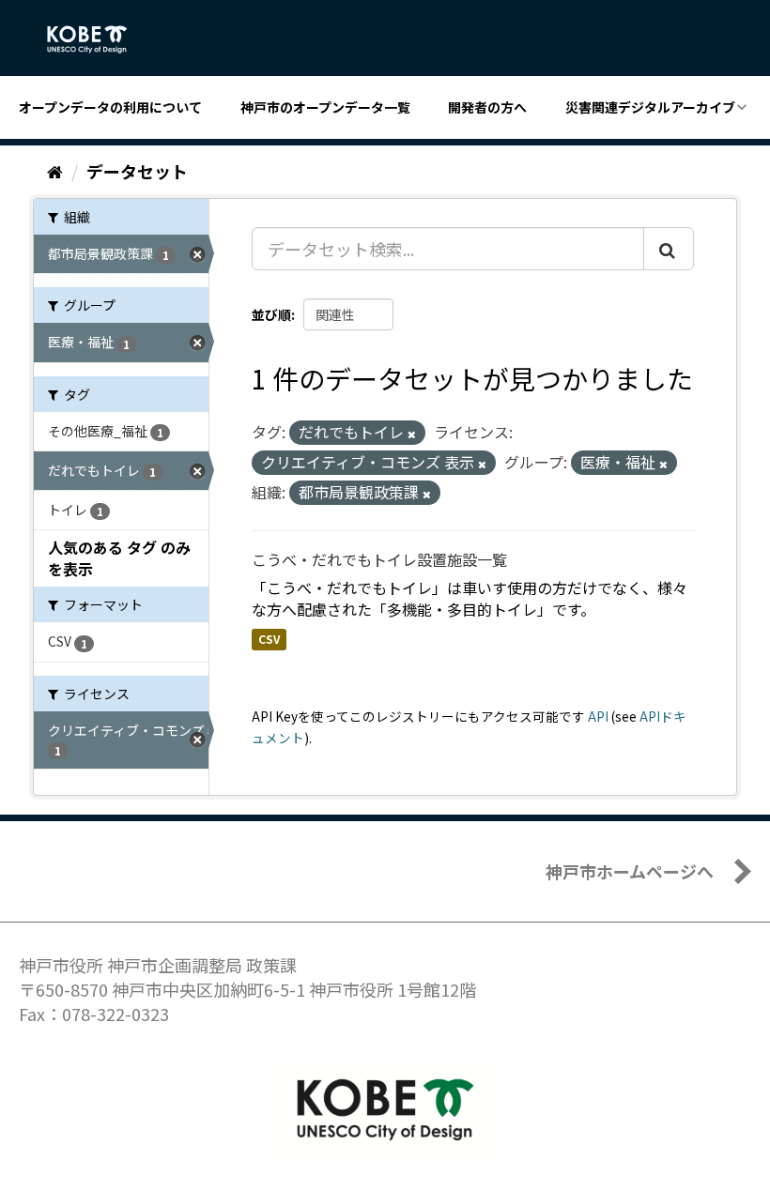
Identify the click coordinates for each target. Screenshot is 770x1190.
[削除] (412, 433)
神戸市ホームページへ (630, 871)
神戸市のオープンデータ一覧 (325, 107)
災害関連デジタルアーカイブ (650, 107)
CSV (269, 639)
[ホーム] (55, 171)
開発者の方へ (487, 107)
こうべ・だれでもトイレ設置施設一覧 (379, 559)
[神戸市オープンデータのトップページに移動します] (97, 39)
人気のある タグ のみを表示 (119, 558)
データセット (137, 171)
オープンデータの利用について (110, 107)
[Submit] (668, 248)
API (598, 716)
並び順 (271, 314)
